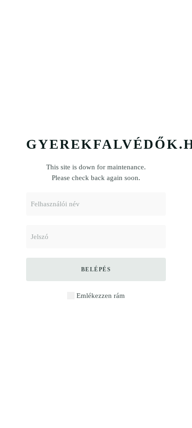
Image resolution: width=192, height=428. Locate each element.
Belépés (96, 269)
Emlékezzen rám (100, 295)
